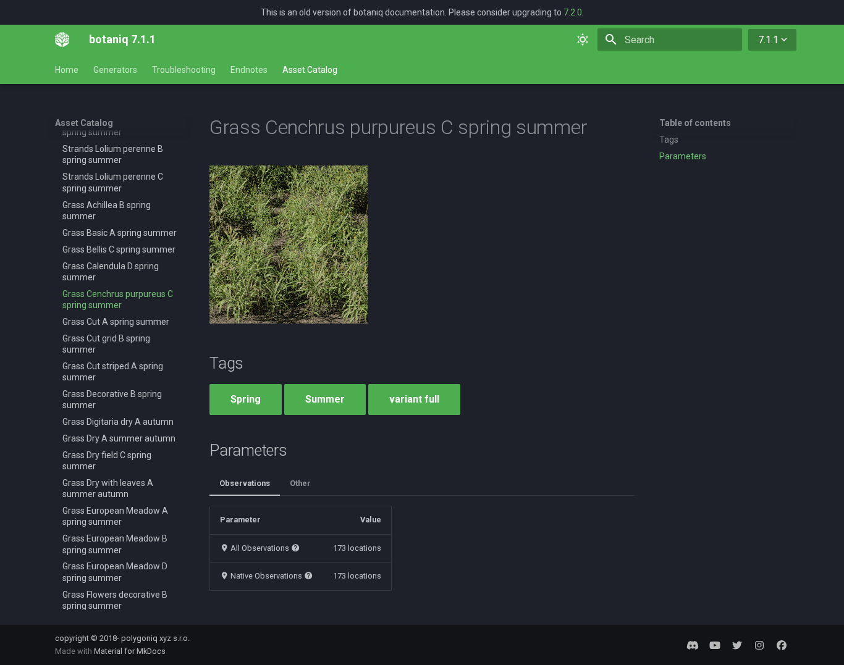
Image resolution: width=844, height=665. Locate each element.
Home (66, 70)
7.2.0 (572, 12)
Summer (325, 399)
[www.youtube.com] (715, 645)
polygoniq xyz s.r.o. (155, 638)
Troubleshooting (184, 70)
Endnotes (249, 70)
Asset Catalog (309, 70)
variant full (414, 399)
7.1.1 (768, 40)
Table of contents (695, 123)
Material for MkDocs (130, 651)
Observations (244, 483)
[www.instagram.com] (759, 645)
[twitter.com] (737, 645)
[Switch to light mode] (582, 39)
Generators (115, 70)
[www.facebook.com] (781, 645)
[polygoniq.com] (693, 645)
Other (300, 483)
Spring (245, 399)
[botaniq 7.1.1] (62, 39)
